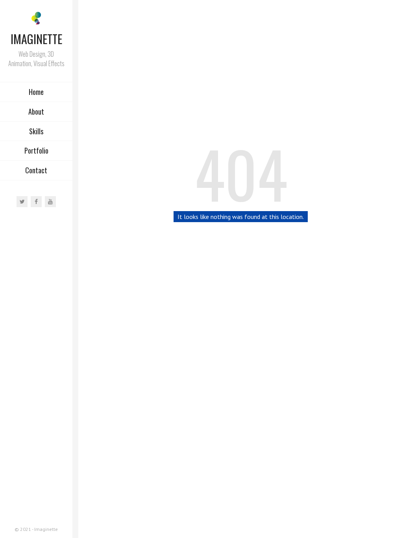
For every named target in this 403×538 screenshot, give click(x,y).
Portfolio (36, 150)
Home (36, 92)
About (36, 111)
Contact (36, 170)
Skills (36, 131)
